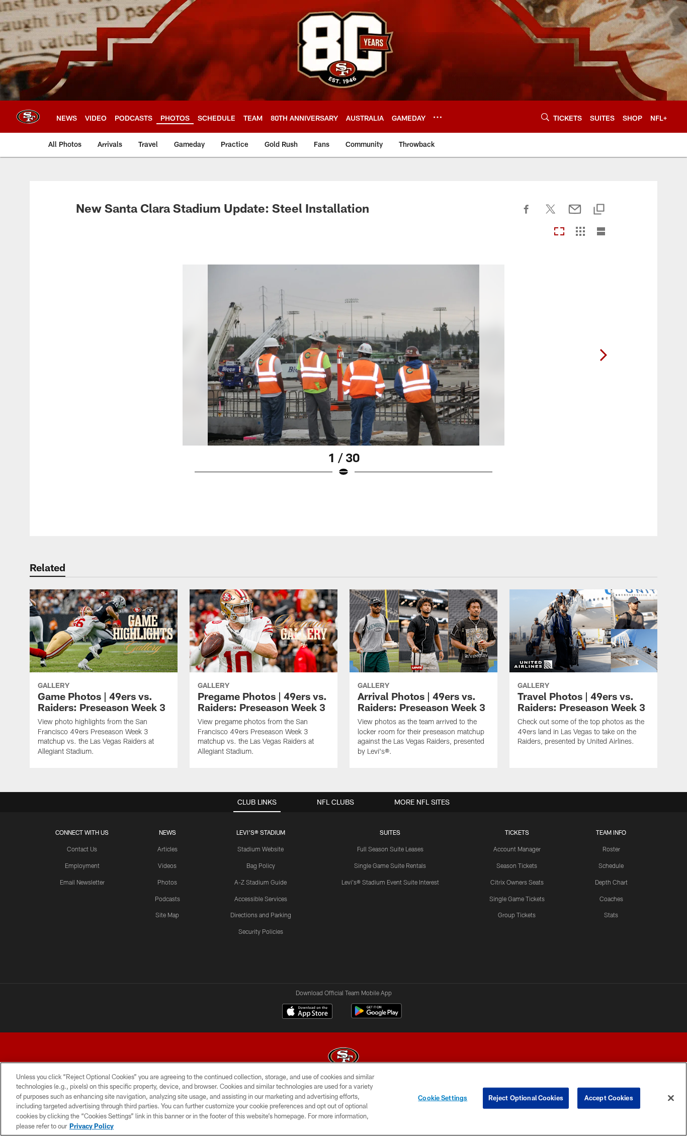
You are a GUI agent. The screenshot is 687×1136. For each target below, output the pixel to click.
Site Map (167, 914)
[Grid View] (580, 232)
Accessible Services (260, 898)
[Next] (603, 355)
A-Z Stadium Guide (260, 882)
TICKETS (517, 832)
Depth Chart (611, 882)
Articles (167, 848)
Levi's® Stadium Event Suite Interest (390, 882)
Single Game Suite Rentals (390, 865)
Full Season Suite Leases (390, 848)
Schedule (611, 865)
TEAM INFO (611, 832)
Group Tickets (517, 914)
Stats (611, 914)
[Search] (545, 117)
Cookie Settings (442, 1098)
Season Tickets (516, 865)
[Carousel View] (559, 232)
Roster (611, 848)
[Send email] (575, 214)
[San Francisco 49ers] (343, 1057)
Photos (167, 882)
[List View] (601, 232)
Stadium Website (260, 848)
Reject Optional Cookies (525, 1098)
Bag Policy (260, 865)
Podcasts (167, 898)
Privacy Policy (91, 1125)
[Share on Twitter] (551, 214)
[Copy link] (599, 210)
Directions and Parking (260, 914)
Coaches (611, 898)
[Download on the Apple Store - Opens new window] (307, 1012)
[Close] (671, 1098)
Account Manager (517, 848)
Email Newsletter (82, 882)
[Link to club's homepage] (28, 117)
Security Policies (260, 931)
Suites (390, 832)
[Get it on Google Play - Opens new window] (376, 1016)
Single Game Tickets (517, 898)
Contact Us (82, 848)
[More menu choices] (438, 117)
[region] (343, 1099)
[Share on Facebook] (527, 214)
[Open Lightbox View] (343, 377)
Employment (82, 865)
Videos (167, 865)
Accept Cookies (608, 1098)
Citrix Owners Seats (517, 882)
